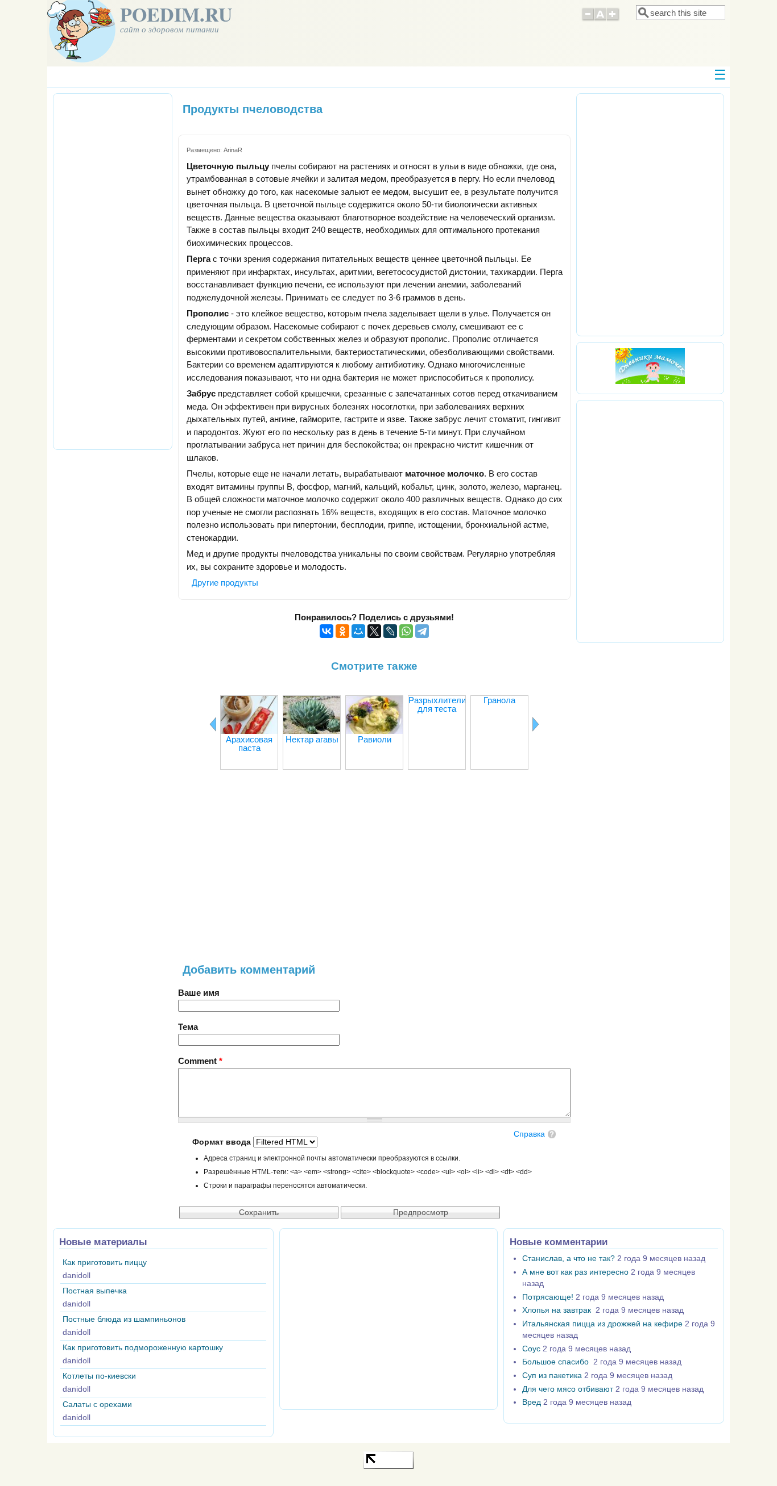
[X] (374, 631)
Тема (188, 1027)
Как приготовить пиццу (105, 1262)
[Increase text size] (613, 19)
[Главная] (81, 59)
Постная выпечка (95, 1291)
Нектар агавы (312, 739)
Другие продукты (225, 582)
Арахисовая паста (249, 743)
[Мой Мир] (358, 631)
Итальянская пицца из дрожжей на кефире (602, 1324)
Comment (200, 1061)
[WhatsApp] (406, 631)
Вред (531, 1402)
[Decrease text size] (587, 19)
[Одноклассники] (342, 631)
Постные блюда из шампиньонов (124, 1319)
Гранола (499, 700)
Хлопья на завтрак (557, 1310)
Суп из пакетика (552, 1375)
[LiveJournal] (390, 631)
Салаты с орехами (97, 1404)
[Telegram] (422, 631)
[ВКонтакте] (326, 631)
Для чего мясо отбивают (567, 1389)
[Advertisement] (374, 872)
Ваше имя (199, 992)
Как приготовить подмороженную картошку (143, 1347)
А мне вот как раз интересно (575, 1272)
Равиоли (374, 739)
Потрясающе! (547, 1297)
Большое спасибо (556, 1362)
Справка (529, 1134)
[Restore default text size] (600, 19)
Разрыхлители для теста (437, 704)
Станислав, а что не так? (568, 1258)
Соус (531, 1349)
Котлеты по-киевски (99, 1376)
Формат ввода (222, 1142)
